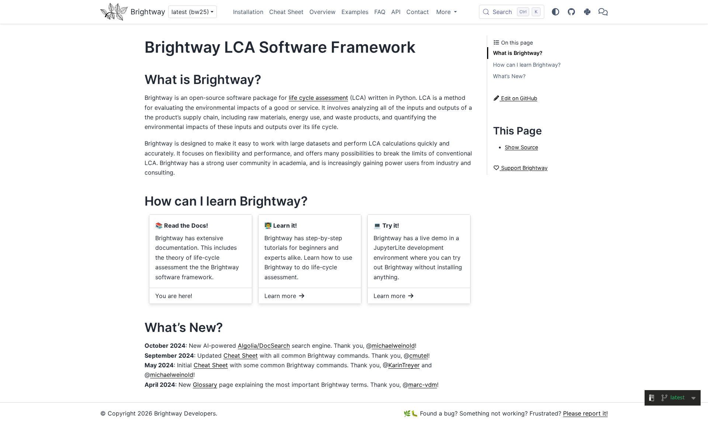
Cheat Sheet (286, 11)
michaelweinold (393, 345)
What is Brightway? (517, 53)
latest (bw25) (190, 11)
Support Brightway (524, 168)
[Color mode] (555, 12)
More (444, 11)
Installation (248, 11)
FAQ (379, 11)
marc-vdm (422, 384)
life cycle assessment (318, 97)
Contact (417, 11)
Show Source (521, 147)
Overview (322, 11)
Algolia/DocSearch (264, 345)
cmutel (418, 355)
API (395, 11)
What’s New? (509, 76)
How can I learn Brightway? (526, 65)
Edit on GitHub (518, 98)
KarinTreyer (404, 365)
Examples (354, 11)
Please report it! (585, 413)
